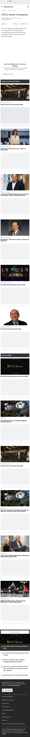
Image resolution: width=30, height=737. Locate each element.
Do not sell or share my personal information (13, 723)
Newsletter (25, 23)
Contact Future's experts (8, 700)
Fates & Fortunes (12, 10)
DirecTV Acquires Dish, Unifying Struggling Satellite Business (13, 661)
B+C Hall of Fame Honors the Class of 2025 (15, 647)
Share (5, 23)
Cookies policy (5, 706)
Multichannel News (17, 18)
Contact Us (4, 720)
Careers (4, 713)
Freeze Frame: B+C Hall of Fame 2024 (15, 675)
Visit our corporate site (13, 685)
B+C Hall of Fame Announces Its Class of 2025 (16, 654)
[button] (2, 6)
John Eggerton (6, 18)
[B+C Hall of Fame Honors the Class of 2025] (15, 642)
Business (4, 10)
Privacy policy (5, 703)
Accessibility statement (8, 710)
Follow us (17, 23)
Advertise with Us (6, 717)
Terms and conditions (7, 696)
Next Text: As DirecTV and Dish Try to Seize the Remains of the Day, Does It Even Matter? (15, 668)
